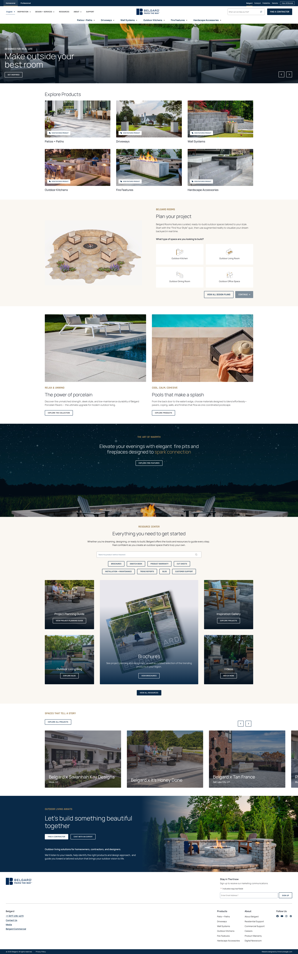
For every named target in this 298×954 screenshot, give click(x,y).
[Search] (261, 12)
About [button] (76, 11)
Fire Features (124, 190)
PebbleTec (266, 4)
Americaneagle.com (284, 952)
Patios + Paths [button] (84, 20)
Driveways (123, 141)
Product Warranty (253, 935)
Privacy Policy (41, 952)
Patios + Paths (54, 141)
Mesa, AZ (53, 782)
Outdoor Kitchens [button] (152, 20)
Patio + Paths (223, 916)
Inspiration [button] (22, 11)
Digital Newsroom (253, 940)
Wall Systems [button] (127, 20)
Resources (64, 11)
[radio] (179, 254)
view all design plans (219, 295)
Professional (26, 3)
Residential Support (254, 921)
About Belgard (252, 916)
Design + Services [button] (43, 11)
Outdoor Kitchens (56, 190)
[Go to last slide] (281, 74)
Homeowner (10, 3)
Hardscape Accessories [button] (206, 20)
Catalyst (257, 4)
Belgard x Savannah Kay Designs (82, 777)
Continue (244, 295)
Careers (248, 931)
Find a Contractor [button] (279, 11)
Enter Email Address (229, 895)
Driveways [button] (106, 20)
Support (90, 11)
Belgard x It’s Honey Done (156, 780)
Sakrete (275, 4)
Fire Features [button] (178, 20)
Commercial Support (255, 926)
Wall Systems (196, 141)
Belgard (249, 3)
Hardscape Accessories (203, 190)
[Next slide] (289, 74)
